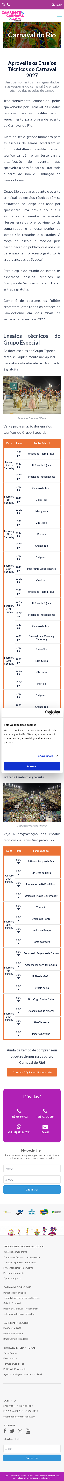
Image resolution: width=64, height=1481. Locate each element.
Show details (45, 755)
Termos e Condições (13, 1363)
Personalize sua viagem (14, 1292)
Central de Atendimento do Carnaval (21, 1298)
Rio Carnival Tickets (13, 1333)
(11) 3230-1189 (25, 1406)
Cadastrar (32, 1189)
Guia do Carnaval (12, 1303)
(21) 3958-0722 (30, 1411)
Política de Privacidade (14, 1369)
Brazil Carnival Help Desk (15, 1338)
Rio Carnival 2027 (12, 1328)
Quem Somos (10, 1353)
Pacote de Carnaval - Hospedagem (20, 1308)
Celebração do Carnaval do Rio (18, 1314)
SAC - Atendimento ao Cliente (18, 1267)
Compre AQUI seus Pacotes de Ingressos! (32, 1073)
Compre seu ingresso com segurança (21, 1257)
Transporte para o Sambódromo (19, 1262)
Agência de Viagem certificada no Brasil (22, 1374)
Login (58, 4)
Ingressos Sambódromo (15, 1251)
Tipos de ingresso (12, 1278)
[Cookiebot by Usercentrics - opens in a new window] (45, 712)
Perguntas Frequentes (14, 1273)
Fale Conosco (10, 1358)
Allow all (32, 766)
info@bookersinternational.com (19, 1416)
